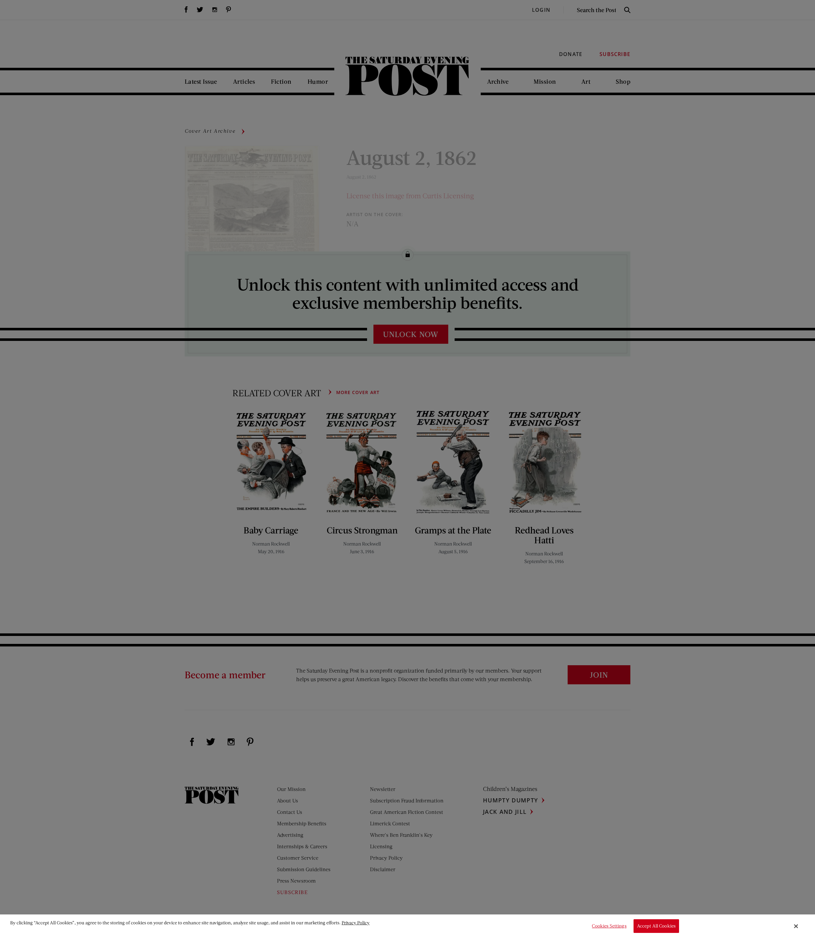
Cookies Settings (609, 926)
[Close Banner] (796, 926)
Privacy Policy (356, 922)
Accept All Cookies (656, 926)
